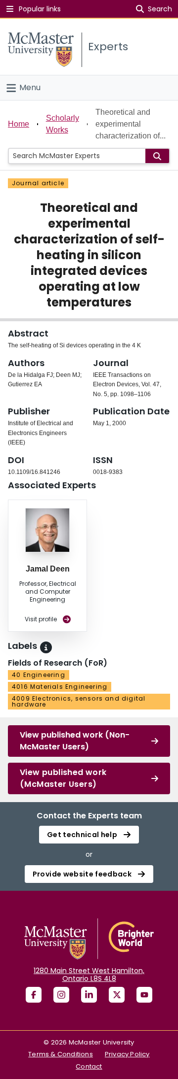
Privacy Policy (127, 1054)
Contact (89, 1066)
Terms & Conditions (60, 1054)
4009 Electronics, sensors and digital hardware (78, 701)
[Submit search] (157, 156)
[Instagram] (61, 995)
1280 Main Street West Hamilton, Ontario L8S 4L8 (89, 974)
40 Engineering (38, 675)
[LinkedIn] (89, 995)
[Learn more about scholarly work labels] (46, 647)
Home (18, 124)
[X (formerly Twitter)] (117, 995)
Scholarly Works (62, 124)
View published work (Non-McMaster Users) (75, 740)
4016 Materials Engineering (59, 686)
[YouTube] (144, 995)
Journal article (38, 183)
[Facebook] (34, 995)
